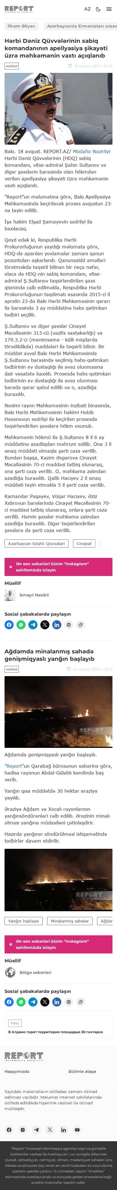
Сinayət (84, 543)
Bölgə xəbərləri (35, 972)
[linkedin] (56, 624)
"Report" (14, 766)
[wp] (21, 624)
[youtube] (77, 1129)
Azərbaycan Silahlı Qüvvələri (36, 543)
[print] (68, 624)
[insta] (22, 1129)
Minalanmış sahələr (70, 921)
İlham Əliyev (21, 26)
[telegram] (32, 624)
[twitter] (44, 624)
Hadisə (11, 66)
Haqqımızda (17, 1071)
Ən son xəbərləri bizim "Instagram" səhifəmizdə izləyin (52, 567)
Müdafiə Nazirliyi (91, 151)
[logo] (19, 9)
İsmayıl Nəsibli (34, 595)
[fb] (9, 624)
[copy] (80, 624)
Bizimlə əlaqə (82, 1071)
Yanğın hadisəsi (23, 921)
